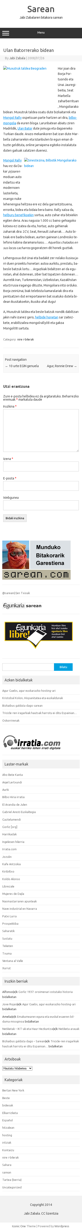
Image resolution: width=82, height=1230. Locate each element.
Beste (6, 1098)
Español (7, 1120)
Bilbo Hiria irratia (13, 797)
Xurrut (6, 968)
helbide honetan (46, 317)
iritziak (6, 1142)
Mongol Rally (12, 117)
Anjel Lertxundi (12, 782)
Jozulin (7, 856)
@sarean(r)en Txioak (16, 593)
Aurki (5, 789)
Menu (41, 32)
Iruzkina (10, 406)
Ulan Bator (25, 128)
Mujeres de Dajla (13, 893)
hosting (7, 1135)
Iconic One (19, 1226)
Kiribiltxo (8, 871)
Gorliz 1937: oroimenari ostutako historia (45, 991)
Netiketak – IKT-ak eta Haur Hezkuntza (27, 1028)
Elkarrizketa (10, 1112)
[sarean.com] (36, 580)
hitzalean (8, 1127)
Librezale (8, 886)
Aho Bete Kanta (12, 774)
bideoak (7, 1105)
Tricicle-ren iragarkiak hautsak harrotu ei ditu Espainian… (39, 712)
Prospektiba (10, 923)
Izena (8, 459)
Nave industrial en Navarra (19, 908)
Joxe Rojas (9, 1004)
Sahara (6, 1164)
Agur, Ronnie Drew (62, 366)
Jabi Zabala (17, 58)
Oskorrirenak (10, 720)
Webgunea (11, 497)
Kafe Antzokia (11, 864)
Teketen (7, 945)
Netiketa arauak (69, 1028)
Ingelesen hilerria (13, 841)
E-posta (9, 478)
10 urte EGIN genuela (22, 366)
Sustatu (7, 938)
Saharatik (8, 930)
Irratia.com (9, 849)
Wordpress (61, 1226)
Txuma (7, 953)
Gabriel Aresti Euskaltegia (19, 811)
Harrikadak (9, 834)
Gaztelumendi (11, 819)
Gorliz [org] (9, 826)
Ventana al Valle (12, 960)
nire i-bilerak (25, 339)
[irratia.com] (36, 751)
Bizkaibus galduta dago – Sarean (23, 1041)
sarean (6, 1172)
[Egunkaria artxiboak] (22, 610)
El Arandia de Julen (14, 804)
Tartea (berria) (12, 1179)
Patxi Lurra (9, 916)
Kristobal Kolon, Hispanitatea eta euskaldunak (32, 698)
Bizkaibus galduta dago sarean (22, 705)
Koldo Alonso (11, 879)
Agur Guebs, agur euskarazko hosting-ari (29, 690)
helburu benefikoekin (18, 215)
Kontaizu (8, 1150)
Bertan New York (13, 1090)
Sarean (41, 9)
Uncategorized (12, 1187)
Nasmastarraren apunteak (19, 901)
